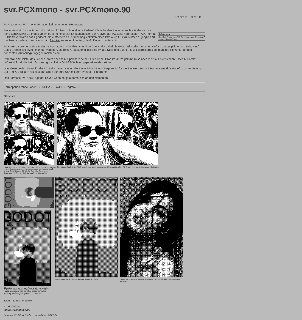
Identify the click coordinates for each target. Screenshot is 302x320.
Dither (176, 46)
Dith (91, 279)
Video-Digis (106, 49)
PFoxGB (92, 68)
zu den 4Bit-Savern (22, 300)
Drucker (55, 40)
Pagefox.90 (111, 68)
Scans (124, 49)
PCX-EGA (43, 87)
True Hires (45, 167)
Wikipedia (198, 37)
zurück (7, 300)
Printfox (87, 71)
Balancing (192, 46)
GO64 (48, 169)
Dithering (110, 167)
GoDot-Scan (20, 167)
